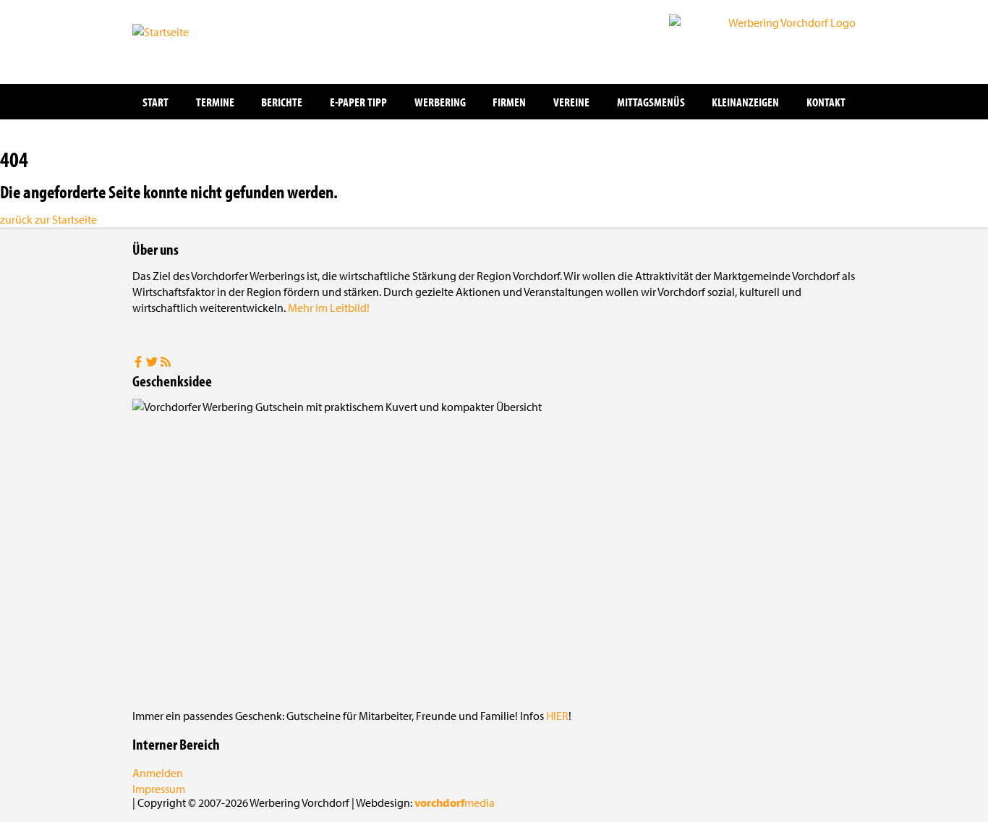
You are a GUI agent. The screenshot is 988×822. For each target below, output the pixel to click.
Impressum (158, 789)
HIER (557, 715)
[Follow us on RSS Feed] (165, 363)
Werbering (440, 101)
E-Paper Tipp (358, 101)
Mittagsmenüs (651, 101)
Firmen (509, 101)
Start (155, 101)
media (454, 802)
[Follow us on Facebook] (139, 363)
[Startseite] (204, 40)
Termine (215, 101)
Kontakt (826, 101)
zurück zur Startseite (48, 219)
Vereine (571, 101)
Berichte (281, 101)
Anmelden (157, 773)
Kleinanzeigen (745, 101)
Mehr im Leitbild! (329, 307)
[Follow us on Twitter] (153, 363)
